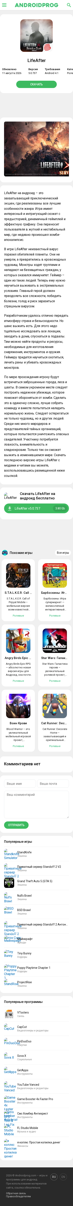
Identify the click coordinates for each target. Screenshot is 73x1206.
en (63, 1177)
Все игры (63, 552)
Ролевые (18, 615)
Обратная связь (16, 1193)
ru (54, 1177)
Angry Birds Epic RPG (20, 658)
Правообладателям (18, 1196)
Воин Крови (18, 723)
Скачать (36, 84)
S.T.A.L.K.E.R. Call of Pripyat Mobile (30, 593)
